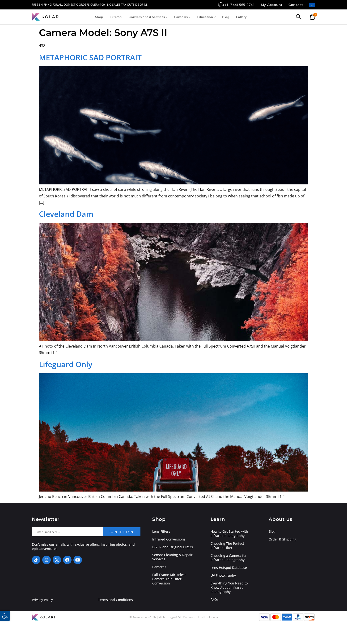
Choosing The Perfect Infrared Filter (227, 545)
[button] (5, 616)
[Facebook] (67, 560)
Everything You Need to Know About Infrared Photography (229, 587)
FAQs (215, 599)
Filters (115, 17)
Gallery (241, 17)
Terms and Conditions (115, 600)
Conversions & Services (147, 17)
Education (205, 17)
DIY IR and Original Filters (172, 547)
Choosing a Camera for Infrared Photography (229, 557)
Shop (99, 17)
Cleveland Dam (66, 214)
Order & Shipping (282, 539)
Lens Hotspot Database (229, 568)
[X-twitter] (57, 560)
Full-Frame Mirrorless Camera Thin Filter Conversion (169, 579)
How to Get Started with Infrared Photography (229, 533)
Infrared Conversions (169, 539)
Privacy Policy (42, 600)
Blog (225, 17)
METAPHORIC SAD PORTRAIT (90, 57)
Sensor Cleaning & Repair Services (172, 557)
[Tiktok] (36, 560)
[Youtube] (77, 560)
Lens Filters (161, 531)
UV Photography (223, 575)
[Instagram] (46, 560)
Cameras (181, 17)
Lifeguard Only (65, 364)
